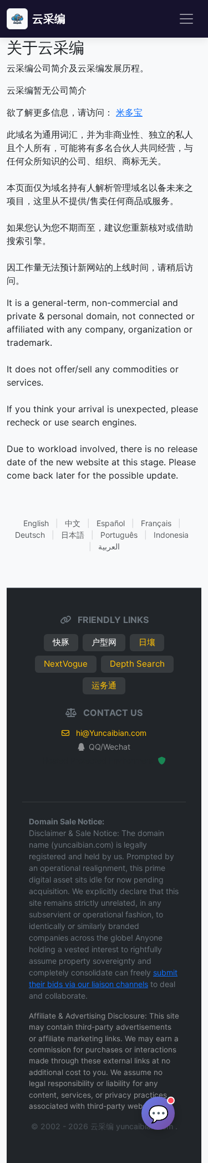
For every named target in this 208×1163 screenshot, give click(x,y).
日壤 (147, 642)
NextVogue (66, 663)
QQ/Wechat (109, 746)
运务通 (104, 685)
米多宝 (129, 112)
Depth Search (137, 663)
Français (156, 523)
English (36, 523)
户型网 (104, 642)
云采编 (48, 18)
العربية (109, 546)
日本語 (72, 534)
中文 (72, 523)
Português (119, 534)
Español (111, 523)
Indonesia (171, 534)
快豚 (61, 642)
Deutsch (30, 534)
